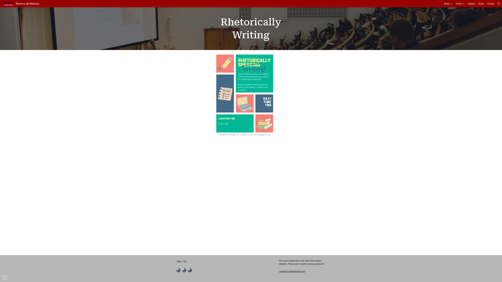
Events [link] (459, 3)
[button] (499, 4)
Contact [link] (490, 3)
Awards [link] (471, 3)
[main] (251, 29)
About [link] (447, 3)
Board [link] (481, 3)
